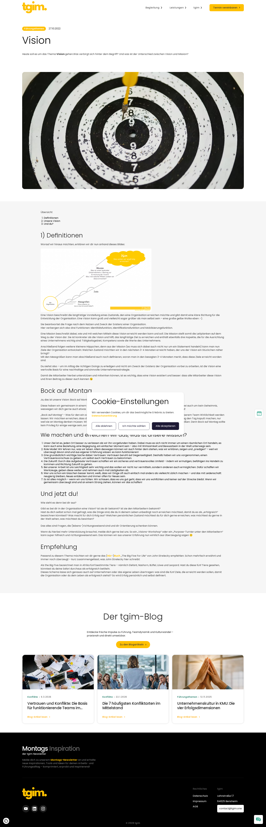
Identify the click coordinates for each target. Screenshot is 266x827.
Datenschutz (200, 796)
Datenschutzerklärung (104, 415)
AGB (195, 806)
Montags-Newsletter (64, 760)
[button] (154, 7)
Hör (109, 556)
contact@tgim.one (230, 808)
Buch (117, 556)
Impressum (199, 801)
